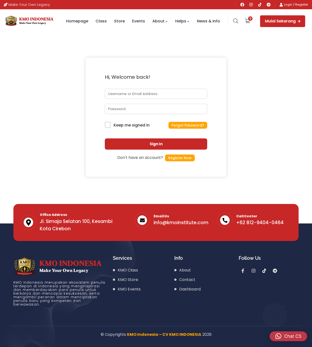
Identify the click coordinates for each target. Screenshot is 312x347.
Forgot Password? (188, 125)
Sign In (156, 143)
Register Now (180, 157)
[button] (288, 336)
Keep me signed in (132, 125)
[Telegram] (269, 5)
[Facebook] (242, 5)
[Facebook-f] (243, 271)
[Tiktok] (260, 5)
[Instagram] (251, 5)
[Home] (29, 21)
